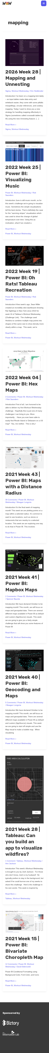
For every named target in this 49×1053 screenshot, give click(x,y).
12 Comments (11, 964)
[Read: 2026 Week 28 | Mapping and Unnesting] (24, 52)
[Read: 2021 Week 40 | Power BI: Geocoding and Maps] (24, 660)
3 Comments (10, 397)
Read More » (10, 124)
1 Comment (10, 861)
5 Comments (10, 703)
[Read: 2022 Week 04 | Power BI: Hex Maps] (24, 361)
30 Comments (11, 500)
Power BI (9, 193)
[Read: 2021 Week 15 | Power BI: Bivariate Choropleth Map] (24, 922)
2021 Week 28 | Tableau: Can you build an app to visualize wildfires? (23, 841)
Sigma (8, 91)
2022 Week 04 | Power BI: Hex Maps (23, 384)
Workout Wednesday (20, 91)
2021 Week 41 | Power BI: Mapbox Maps (22, 583)
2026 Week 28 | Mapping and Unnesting (23, 78)
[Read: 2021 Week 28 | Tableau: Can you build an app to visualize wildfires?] (24, 789)
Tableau (20, 861)
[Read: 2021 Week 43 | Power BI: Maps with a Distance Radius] (24, 457)
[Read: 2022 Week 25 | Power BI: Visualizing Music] (24, 151)
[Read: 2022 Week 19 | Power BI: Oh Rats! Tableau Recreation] (24, 256)
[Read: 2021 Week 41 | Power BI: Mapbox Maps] (24, 560)
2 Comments (10, 596)
